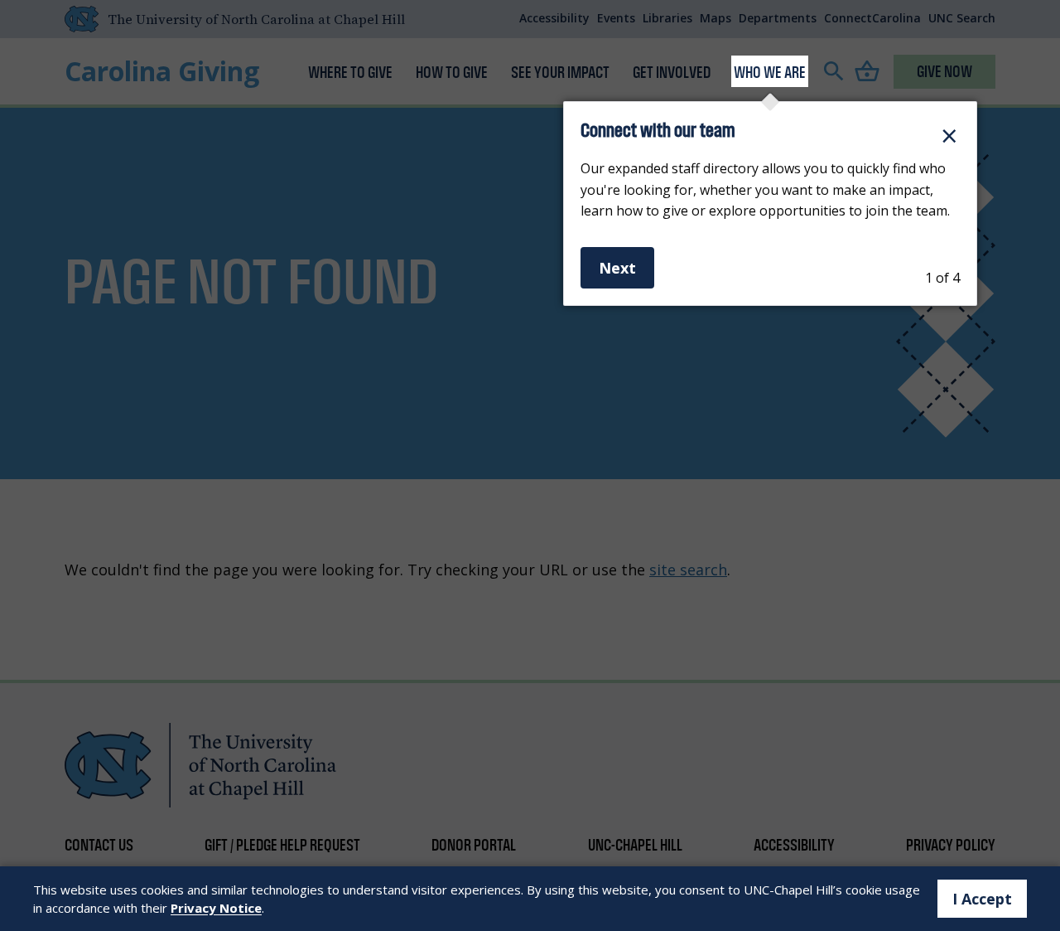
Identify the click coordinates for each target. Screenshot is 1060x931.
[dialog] (770, 203)
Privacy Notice (216, 907)
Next (617, 268)
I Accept (982, 899)
